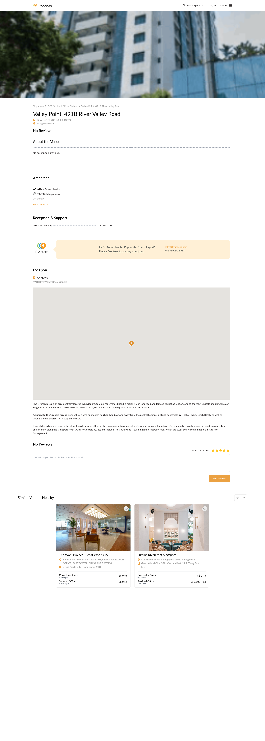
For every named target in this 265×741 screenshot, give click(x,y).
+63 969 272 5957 (175, 250)
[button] (131, 343)
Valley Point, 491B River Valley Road (100, 106)
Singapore (38, 106)
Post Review (219, 478)
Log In (212, 5)
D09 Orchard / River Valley (62, 106)
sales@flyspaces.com (176, 247)
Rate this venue (200, 450)
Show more (39, 204)
